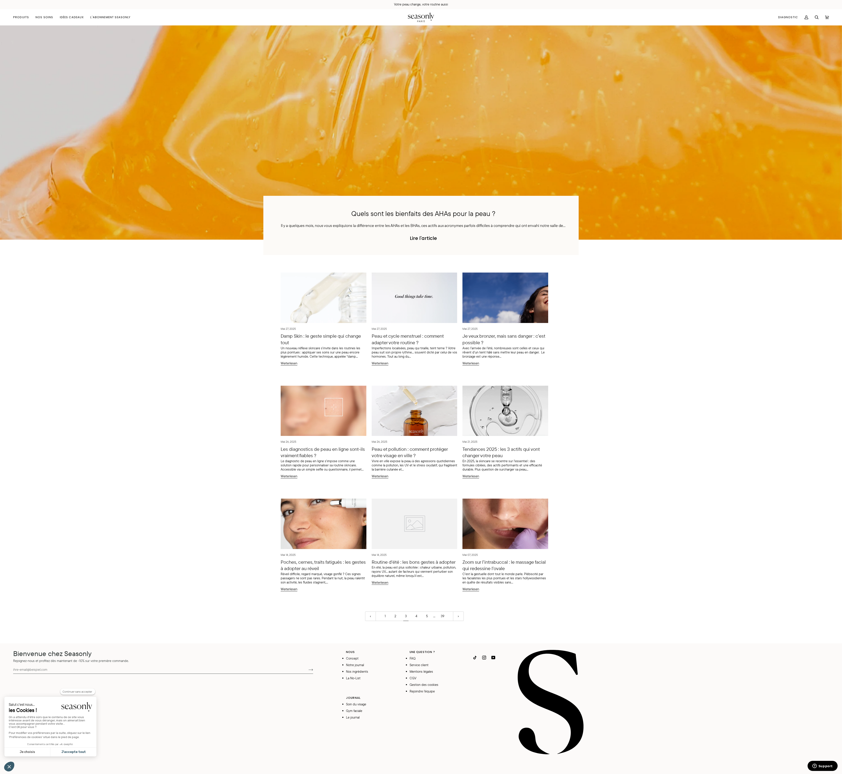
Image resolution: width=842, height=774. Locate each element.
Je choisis (27, 752)
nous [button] (350, 652)
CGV (413, 678)
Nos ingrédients (357, 671)
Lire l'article (423, 238)
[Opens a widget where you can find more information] (822, 766)
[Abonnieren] (307, 669)
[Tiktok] (475, 658)
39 (442, 616)
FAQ (413, 658)
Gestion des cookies (424, 685)
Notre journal (355, 665)
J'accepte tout (73, 752)
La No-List (353, 678)
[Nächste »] (458, 616)
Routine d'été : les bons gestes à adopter (414, 562)
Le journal (353, 717)
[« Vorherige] (370, 616)
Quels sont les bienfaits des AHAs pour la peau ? (423, 213)
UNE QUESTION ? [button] (422, 652)
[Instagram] (484, 658)
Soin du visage (356, 704)
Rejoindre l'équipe (422, 691)
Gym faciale (354, 711)
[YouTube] (493, 658)
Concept (352, 658)
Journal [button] (353, 698)
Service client (419, 665)
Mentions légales (421, 671)
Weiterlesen (289, 363)
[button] (22, 17)
